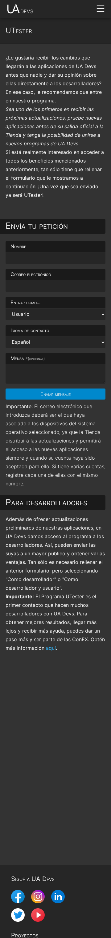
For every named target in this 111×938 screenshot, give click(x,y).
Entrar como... (25, 302)
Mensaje (27, 358)
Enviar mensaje (55, 394)
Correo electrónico (30, 274)
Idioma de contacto (29, 330)
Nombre (18, 246)
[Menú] (100, 8)
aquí (51, 648)
